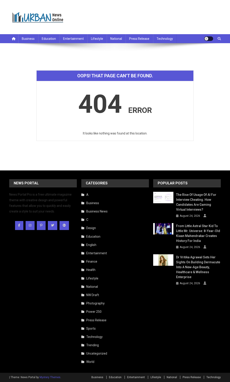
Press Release (139, 38)
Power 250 (94, 311)
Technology (165, 38)
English (91, 245)
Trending (92, 345)
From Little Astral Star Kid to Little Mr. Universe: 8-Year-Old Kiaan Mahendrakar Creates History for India (198, 233)
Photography (95, 303)
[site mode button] (208, 38)
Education (49, 38)
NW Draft (92, 295)
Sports (91, 328)
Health (90, 270)
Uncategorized (96, 353)
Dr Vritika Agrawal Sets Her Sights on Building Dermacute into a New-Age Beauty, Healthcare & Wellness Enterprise (198, 267)
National (116, 38)
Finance (91, 261)
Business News (97, 211)
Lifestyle (97, 38)
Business (28, 38)
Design (91, 228)
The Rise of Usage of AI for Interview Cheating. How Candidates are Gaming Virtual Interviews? (196, 202)
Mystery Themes (50, 377)
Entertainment (73, 38)
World (90, 362)
